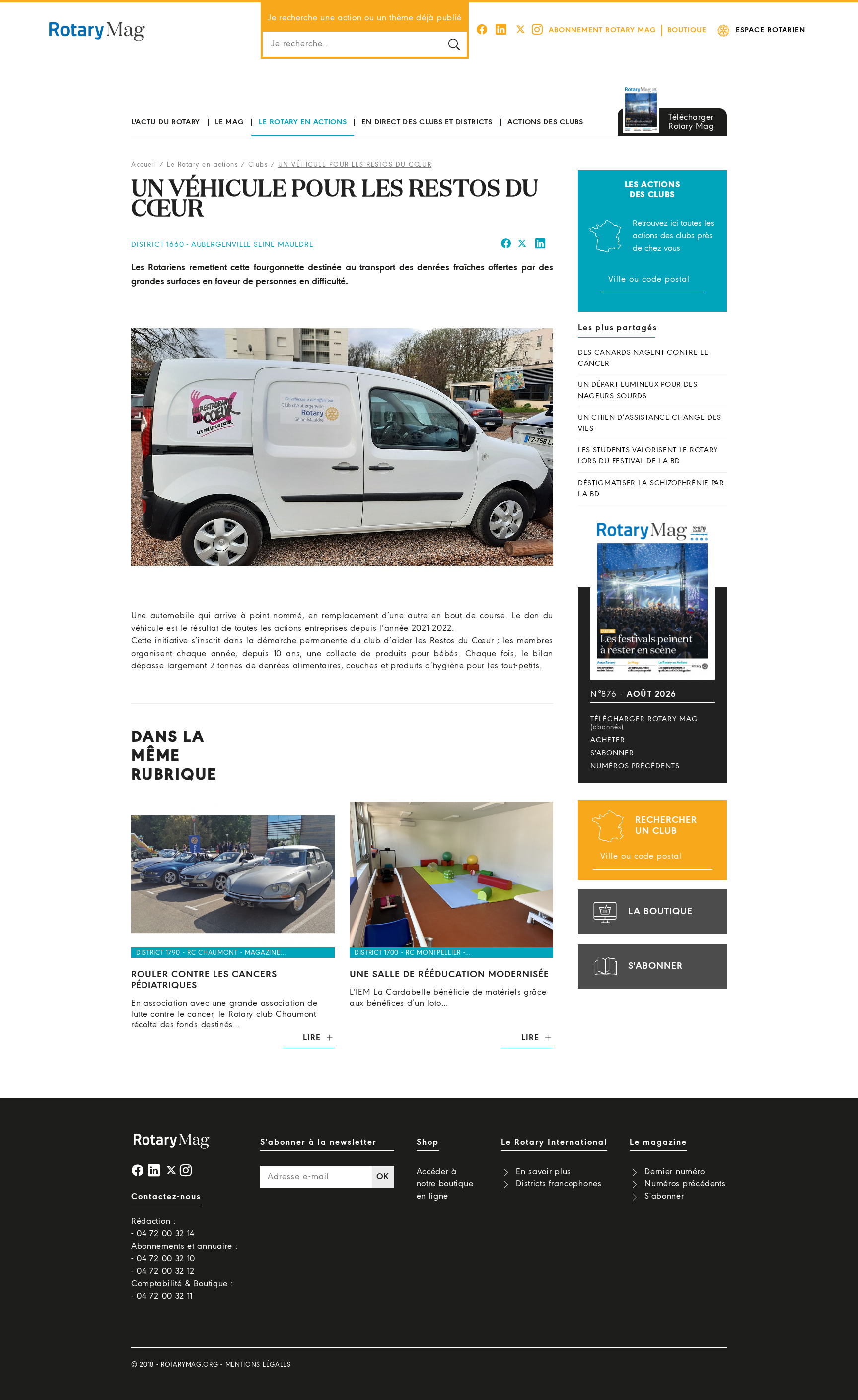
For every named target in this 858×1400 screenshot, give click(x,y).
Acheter (607, 740)
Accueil (144, 165)
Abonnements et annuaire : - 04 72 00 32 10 (184, 1252)
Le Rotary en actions (303, 122)
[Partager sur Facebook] (506, 245)
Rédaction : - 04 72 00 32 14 (163, 1228)
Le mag (229, 122)
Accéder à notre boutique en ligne (445, 1184)
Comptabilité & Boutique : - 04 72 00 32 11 (182, 1290)
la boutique (660, 912)
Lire (311, 1038)
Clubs (258, 165)
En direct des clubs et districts (426, 122)
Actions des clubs (545, 122)
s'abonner (655, 966)
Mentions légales (258, 1365)
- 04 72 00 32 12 (163, 1271)
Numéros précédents (635, 766)
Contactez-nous (166, 1197)
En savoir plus (543, 1172)
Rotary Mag (97, 30)
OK (382, 1176)
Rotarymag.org (189, 1365)
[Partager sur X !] (522, 245)
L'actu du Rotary (165, 122)
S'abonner (612, 753)
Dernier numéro (674, 1172)
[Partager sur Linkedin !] (540, 245)
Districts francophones (558, 1184)
